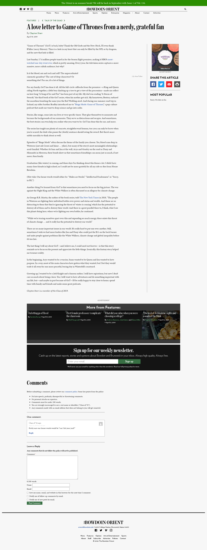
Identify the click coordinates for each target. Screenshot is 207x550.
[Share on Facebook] (153, 84)
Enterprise (115, 13)
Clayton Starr (36, 33)
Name (29, 485)
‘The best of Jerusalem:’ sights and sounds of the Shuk (159, 315)
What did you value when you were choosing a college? (121, 315)
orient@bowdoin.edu (85, 527)
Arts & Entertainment (81, 13)
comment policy (71, 391)
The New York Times (89, 197)
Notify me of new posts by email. (42, 499)
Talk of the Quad (53, 21)
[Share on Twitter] (161, 84)
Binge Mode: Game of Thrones (89, 104)
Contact (146, 13)
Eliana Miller (136, 320)
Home (48, 13)
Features (66, 13)
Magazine (126, 13)
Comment (31, 454)
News (57, 13)
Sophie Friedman (151, 320)
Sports (95, 13)
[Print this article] (177, 84)
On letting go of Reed (38, 313)
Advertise (157, 13)
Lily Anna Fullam (137, 76)
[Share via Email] (169, 84)
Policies (115, 538)
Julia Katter (124, 320)
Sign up (129, 361)
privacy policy (127, 367)
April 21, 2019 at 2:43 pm (37, 425)
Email (29, 489)
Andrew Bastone (113, 320)
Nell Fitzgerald (74, 320)
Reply (31, 433)
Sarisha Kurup (35, 317)
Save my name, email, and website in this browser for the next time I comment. (60, 492)
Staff (89, 538)
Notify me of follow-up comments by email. (46, 496)
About (137, 13)
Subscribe (97, 538)
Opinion (104, 13)
